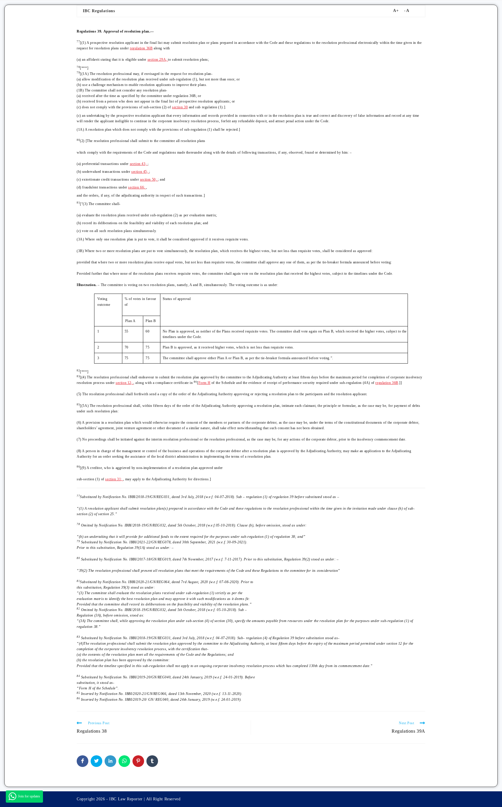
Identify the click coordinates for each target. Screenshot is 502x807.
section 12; (124, 383)
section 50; (149, 179)
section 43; (139, 164)
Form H (204, 383)
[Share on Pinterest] (138, 761)
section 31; (114, 479)
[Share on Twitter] (96, 761)
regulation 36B (141, 48)
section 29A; (158, 59)
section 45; (140, 172)
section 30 (180, 107)
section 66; (137, 187)
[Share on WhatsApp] (124, 761)
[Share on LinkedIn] (110, 761)
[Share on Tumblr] (152, 761)
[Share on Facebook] (82, 761)
